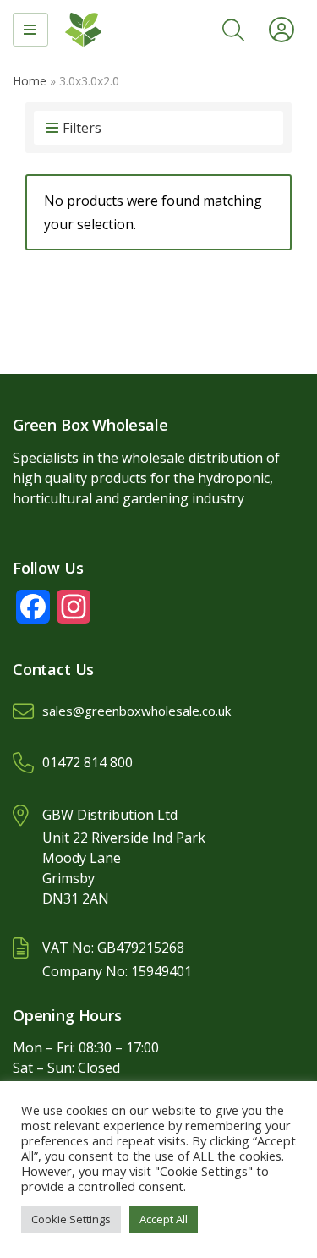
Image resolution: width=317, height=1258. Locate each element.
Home (29, 81)
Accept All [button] (163, 1219)
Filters (82, 127)
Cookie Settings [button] (71, 1219)
